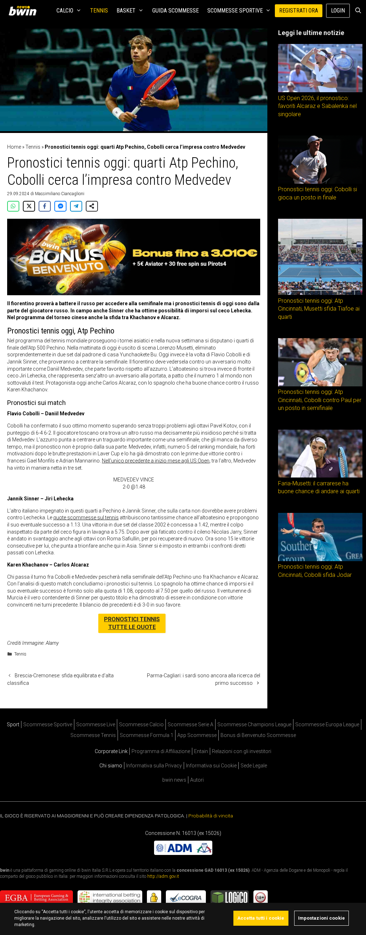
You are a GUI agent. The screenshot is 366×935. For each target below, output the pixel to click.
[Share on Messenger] (60, 206)
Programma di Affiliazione (161, 751)
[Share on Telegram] (76, 206)
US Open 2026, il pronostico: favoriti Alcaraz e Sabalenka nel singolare (317, 106)
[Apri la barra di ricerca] (358, 10)
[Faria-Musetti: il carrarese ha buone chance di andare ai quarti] (320, 476)
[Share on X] (29, 206)
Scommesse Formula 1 (146, 735)
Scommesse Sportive (235, 10)
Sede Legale (254, 765)
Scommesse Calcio (141, 724)
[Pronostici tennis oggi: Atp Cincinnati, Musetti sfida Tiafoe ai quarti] (320, 293)
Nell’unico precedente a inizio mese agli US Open (155, 461)
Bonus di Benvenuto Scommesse (258, 735)
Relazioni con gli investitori (241, 751)
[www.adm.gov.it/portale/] (183, 853)
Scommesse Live (95, 724)
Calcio (64, 10)
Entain (201, 751)
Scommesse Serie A (190, 724)
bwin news (174, 780)
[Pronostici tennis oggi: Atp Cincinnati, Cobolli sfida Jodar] (320, 559)
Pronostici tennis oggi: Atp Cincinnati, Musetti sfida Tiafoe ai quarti (319, 308)
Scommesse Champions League (254, 724)
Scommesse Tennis (93, 735)
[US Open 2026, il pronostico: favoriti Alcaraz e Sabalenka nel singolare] (320, 90)
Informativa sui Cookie (211, 765)
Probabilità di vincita (210, 815)
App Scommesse (197, 735)
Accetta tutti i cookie (261, 918)
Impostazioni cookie (321, 918)
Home (14, 147)
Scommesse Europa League (327, 724)
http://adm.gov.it (163, 876)
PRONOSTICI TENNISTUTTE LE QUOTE (132, 623)
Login (338, 10)
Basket (126, 10)
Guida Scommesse (175, 10)
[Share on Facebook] (45, 206)
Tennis (99, 10)
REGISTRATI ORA (298, 10)
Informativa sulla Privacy (154, 765)
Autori (197, 780)
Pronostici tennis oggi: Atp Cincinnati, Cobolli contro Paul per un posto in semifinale (319, 400)
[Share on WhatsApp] (13, 206)
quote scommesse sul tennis (86, 517)
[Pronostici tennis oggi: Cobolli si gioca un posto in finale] (320, 182)
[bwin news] (24, 10)
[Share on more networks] (92, 206)
